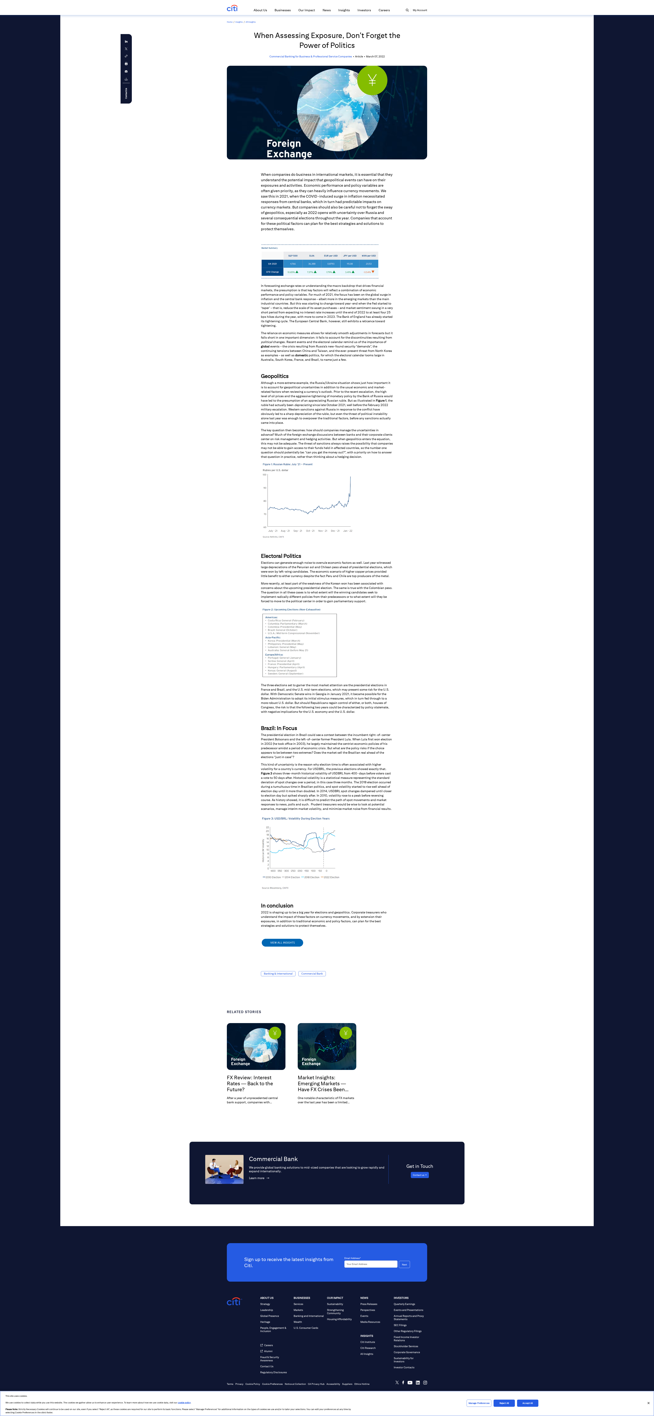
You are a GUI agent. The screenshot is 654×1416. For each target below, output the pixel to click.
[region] (327, 1403)
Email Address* (352, 1258)
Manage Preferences (479, 1403)
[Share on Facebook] (403, 1383)
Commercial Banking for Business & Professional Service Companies (310, 56)
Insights (239, 22)
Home (229, 22)
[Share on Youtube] (410, 1383)
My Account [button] (420, 10)
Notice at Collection (295, 1384)
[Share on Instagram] (425, 1383)
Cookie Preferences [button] (272, 1384)
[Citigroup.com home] (234, 1301)
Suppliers (347, 1384)
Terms (230, 1384)
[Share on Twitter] (397, 1383)
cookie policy (184, 1402)
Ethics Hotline (361, 1384)
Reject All (504, 1403)
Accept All (528, 1403)
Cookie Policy (252, 1384)
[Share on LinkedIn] (418, 1383)
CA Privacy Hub (316, 1384)
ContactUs (126, 93)
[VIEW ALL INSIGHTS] (282, 946)
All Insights (251, 22)
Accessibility (333, 1384)
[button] (260, 11)
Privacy (239, 1384)
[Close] (648, 1403)
